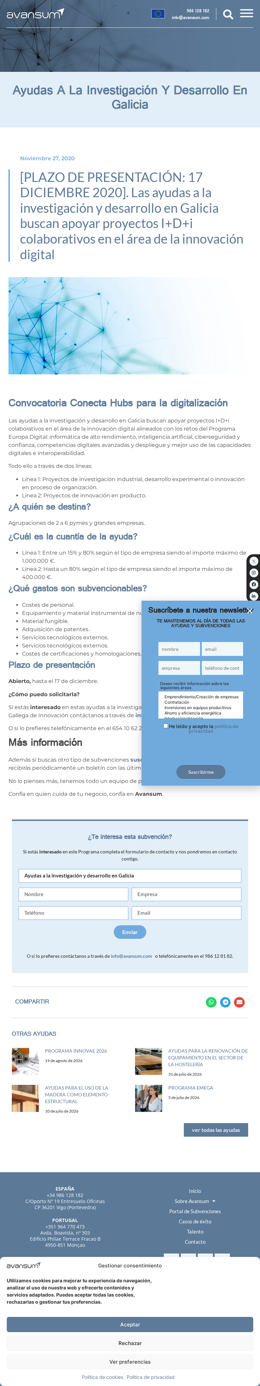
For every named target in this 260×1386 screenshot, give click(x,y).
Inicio (195, 1191)
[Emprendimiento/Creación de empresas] (201, 697)
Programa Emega (190, 1088)
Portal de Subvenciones (195, 1211)
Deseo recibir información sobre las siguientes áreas (194, 686)
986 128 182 (198, 11)
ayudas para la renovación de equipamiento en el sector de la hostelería (208, 1057)
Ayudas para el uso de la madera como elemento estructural (76, 1094)
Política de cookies (102, 1377)
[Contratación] (201, 702)
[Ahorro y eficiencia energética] (201, 713)
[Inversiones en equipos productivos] (201, 707)
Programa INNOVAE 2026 (76, 1051)
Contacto (195, 1242)
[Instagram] (254, 572)
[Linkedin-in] (254, 596)
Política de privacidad (151, 1377)
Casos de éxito (195, 1221)
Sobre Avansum (192, 1201)
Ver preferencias (130, 1362)
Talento (195, 1231)
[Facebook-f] (254, 584)
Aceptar (130, 1324)
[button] (211, 1002)
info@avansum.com (190, 18)
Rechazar (130, 1343)
